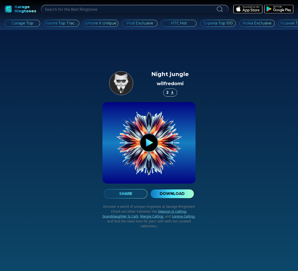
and (180, 216)
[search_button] (220, 9)
